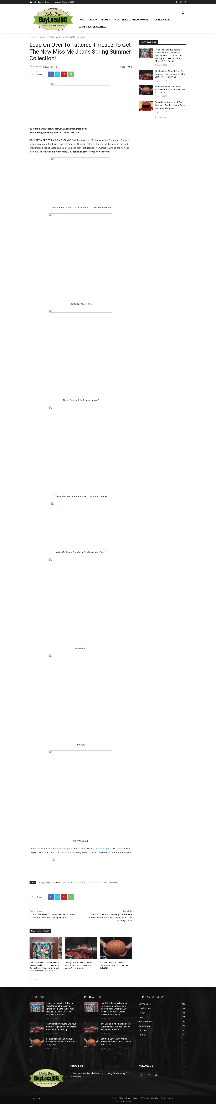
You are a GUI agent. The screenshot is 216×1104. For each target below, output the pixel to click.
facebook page (64, 848)
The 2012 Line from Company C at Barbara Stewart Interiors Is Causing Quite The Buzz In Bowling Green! (109, 917)
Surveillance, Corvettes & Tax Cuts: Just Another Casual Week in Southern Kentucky (170, 105)
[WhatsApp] (71, 74)
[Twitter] (57, 74)
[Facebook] (176, 2)
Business (33, 958)
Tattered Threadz (109, 883)
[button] (182, 12)
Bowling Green (44, 883)
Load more (161, 117)
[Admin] (31, 66)
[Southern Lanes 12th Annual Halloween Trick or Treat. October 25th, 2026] (116, 948)
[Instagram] (180, 2)
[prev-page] (31, 978)
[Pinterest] (64, 74)
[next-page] (36, 978)
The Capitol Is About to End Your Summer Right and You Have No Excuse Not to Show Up (78, 965)
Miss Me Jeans (93, 883)
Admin (38, 67)
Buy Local (57, 883)
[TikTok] (184, 2)
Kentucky (81, 883)
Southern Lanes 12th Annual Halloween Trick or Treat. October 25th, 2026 (114, 965)
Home (32, 37)
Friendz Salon (68, 883)
